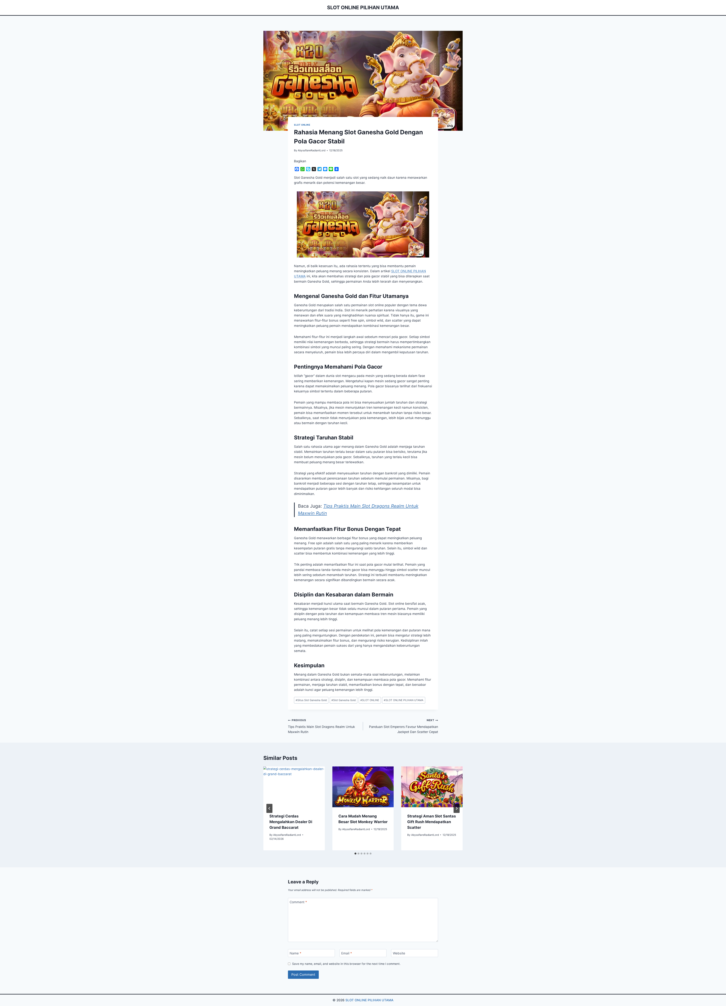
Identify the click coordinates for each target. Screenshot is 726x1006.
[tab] (355, 853)
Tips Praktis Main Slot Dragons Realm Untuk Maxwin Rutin (321, 726)
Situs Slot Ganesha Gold (311, 700)
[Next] (457, 808)
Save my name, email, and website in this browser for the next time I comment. (346, 964)
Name (295, 953)
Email (346, 953)
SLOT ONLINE (302, 124)
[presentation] (294, 786)
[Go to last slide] (269, 808)
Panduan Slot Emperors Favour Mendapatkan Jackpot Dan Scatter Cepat (403, 726)
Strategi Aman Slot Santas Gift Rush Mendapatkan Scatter (431, 822)
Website (399, 953)
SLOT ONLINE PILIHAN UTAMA (403, 700)
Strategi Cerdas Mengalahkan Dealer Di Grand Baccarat (290, 822)
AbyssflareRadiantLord (311, 150)
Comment (298, 902)
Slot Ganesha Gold (343, 700)
